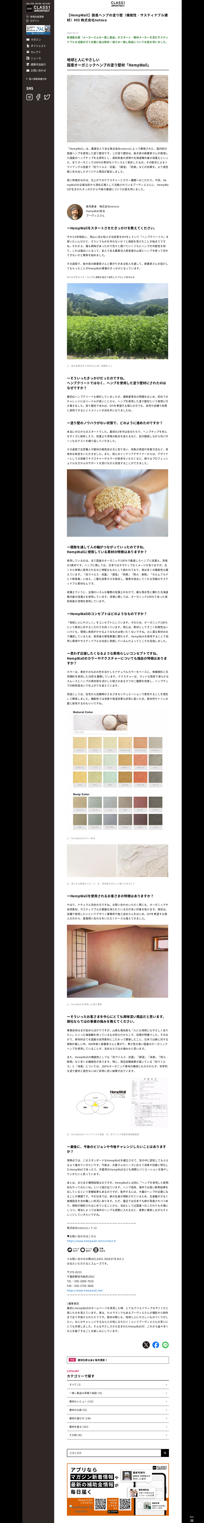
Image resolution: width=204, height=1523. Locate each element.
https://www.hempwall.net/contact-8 (91, 1241)
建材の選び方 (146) (80, 1418)
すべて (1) (75, 1384)
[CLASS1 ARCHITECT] (118, 4)
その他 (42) (75, 1435)
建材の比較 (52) (78, 1410)
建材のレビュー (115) (81, 1401)
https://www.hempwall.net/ (85, 1290)
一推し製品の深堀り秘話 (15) (85, 1393)
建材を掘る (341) (78, 1426)
